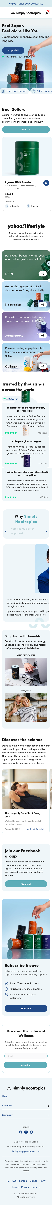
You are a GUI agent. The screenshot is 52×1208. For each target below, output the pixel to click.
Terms (15, 1187)
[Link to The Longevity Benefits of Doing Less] (24, 789)
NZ (8, 1180)
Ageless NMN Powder (18, 182)
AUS (14, 1180)
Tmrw (42, 1180)
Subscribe (25, 1065)
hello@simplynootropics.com (26, 1151)
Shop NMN (13, 50)
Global (33, 1180)
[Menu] (4, 13)
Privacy (25, 1187)
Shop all (26, 129)
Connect (26, 883)
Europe (23, 1180)
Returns (36, 1187)
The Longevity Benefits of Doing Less (22, 814)
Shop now (26, 1008)
